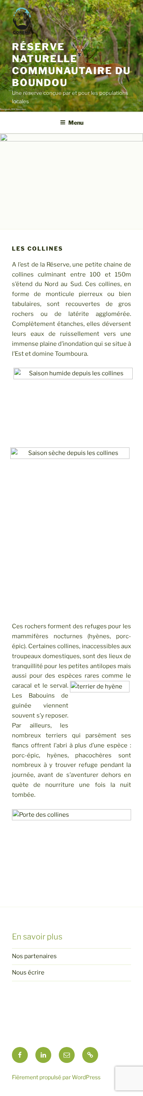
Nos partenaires (34, 956)
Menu (75, 122)
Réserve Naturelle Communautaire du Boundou (71, 64)
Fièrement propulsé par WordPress (56, 1077)
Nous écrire (28, 972)
